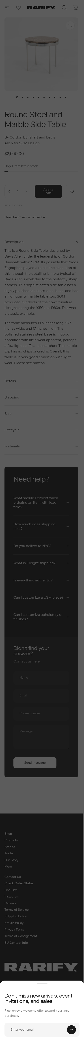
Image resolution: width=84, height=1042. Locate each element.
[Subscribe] (71, 1029)
